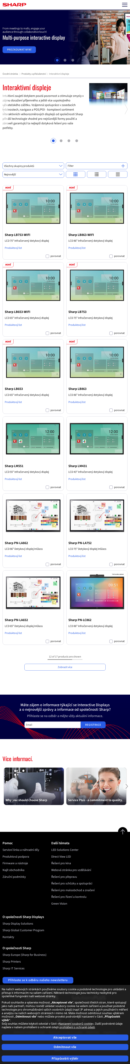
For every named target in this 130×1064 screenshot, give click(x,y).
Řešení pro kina (61, 863)
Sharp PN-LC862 (79, 620)
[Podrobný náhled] (96, 174)
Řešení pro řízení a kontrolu (68, 897)
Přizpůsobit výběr (65, 1058)
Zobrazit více (65, 667)
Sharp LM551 (14, 466)
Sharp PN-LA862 (16, 543)
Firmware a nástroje (15, 863)
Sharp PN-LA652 (16, 620)
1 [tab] (57, 60)
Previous (4, 125)
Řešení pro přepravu (64, 877)
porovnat (55, 256)
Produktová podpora (16, 857)
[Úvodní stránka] (14, 4)
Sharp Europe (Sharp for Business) (24, 955)
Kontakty (8, 937)
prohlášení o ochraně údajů (77, 1027)
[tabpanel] (65, 37)
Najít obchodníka (13, 870)
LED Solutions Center (64, 850)
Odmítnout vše (65, 1047)
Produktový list (13, 248)
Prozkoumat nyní (19, 50)
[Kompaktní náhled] (75, 174)
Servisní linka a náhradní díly (21, 850)
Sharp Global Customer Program (23, 930)
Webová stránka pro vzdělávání (71, 870)
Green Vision (59, 904)
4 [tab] (76, 140)
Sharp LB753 (77, 311)
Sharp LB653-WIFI (17, 311)
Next (126, 125)
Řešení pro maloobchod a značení (73, 890)
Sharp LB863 (77, 388)
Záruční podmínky (14, 877)
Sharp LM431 (77, 466)
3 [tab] (72, 60)
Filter (71, 166)
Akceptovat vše (65, 1037)
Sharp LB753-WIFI (17, 235)
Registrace (93, 725)
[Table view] (117, 174)
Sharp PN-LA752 (80, 543)
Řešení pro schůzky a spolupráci (71, 883)
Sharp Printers (12, 962)
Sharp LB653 (14, 388)
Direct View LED (61, 857)
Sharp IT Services (14, 968)
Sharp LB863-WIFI (81, 235)
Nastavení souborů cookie (75, 1024)
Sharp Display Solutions (18, 924)
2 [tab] (65, 60)
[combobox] (33, 165)
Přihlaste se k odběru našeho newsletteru (38, 980)
